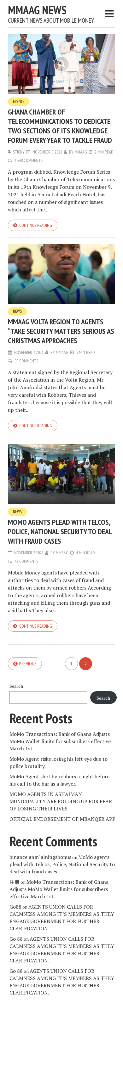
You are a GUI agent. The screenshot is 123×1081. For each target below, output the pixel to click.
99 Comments (26, 361)
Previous (28, 663)
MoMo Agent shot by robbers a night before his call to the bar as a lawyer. (59, 780)
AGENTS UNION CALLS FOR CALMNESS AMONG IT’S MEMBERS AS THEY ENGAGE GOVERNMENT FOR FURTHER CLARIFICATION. (61, 917)
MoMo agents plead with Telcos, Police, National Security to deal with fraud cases (60, 531)
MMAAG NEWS (37, 10)
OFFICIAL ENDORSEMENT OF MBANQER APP (62, 818)
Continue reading (35, 225)
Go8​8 (15, 906)
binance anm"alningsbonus (40, 857)
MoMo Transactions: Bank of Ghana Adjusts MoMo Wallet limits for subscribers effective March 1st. (60, 741)
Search (16, 686)
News (17, 311)
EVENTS (18, 101)
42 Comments (26, 561)
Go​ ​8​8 (16, 938)
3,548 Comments (29, 160)
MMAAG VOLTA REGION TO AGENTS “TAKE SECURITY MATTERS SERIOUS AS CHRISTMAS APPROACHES (61, 331)
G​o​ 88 (16, 970)
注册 (14, 881)
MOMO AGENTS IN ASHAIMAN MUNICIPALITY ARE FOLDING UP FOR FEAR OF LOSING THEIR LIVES (60, 801)
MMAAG (80, 152)
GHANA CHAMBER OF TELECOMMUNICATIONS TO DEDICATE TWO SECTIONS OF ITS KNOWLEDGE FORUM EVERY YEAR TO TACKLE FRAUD (60, 126)
